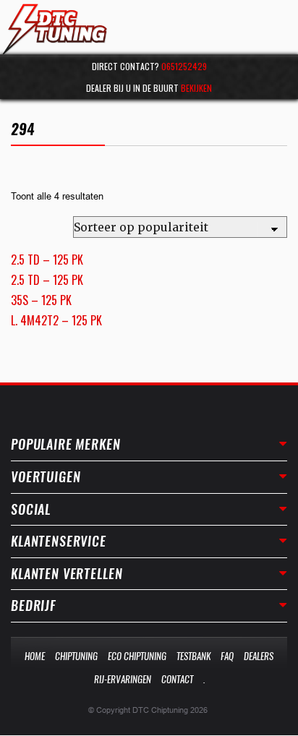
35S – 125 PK (41, 300)
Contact (177, 679)
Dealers (258, 656)
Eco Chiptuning (137, 656)
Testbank (193, 656)
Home (35, 656)
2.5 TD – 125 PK (47, 259)
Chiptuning (76, 656)
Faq (227, 656)
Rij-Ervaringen (122, 679)
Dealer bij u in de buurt (149, 88)
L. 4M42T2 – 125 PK (56, 320)
